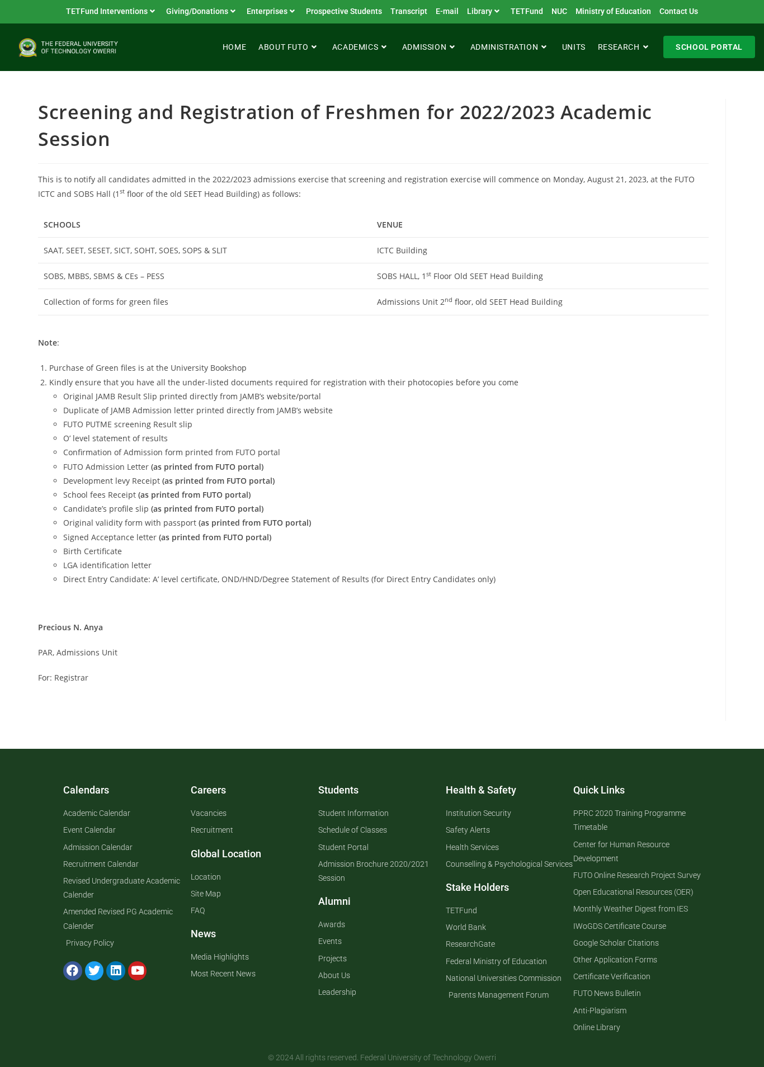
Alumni (334, 901)
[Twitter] (94, 970)
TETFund (527, 11)
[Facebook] (72, 970)
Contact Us (678, 11)
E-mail (447, 11)
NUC (559, 11)
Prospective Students (344, 11)
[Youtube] (137, 970)
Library (479, 11)
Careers (208, 790)
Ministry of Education (613, 11)
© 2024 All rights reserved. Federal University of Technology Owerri (382, 1057)
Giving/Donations (197, 11)
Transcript (408, 11)
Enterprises (267, 11)
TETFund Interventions (107, 11)
